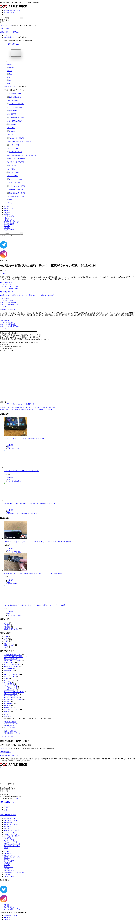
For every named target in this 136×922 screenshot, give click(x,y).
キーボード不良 (9, 840)
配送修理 (7, 212)
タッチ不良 (11, 513)
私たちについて (9, 208)
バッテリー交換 (9, 832)
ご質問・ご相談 (9, 230)
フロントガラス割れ (14, 481)
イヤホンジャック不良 (11, 666)
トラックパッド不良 (14, 615)
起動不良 (7, 711)
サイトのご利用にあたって (12, 909)
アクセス (7, 14)
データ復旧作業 (9, 684)
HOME (6, 714)
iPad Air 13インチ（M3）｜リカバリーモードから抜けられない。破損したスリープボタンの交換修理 (37, 542)
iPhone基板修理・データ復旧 (13, 657)
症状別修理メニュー (10, 86)
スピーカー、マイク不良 (12, 844)
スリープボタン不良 (14, 552)
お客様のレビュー (10, 216)
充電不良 (31, 404)
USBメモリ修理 (9, 645)
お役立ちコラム (9, 220)
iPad (8, 447)
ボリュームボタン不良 (11, 697)
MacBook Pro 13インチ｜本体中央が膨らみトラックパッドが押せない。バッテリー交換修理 (34, 605)
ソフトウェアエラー (10, 680)
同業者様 (7, 627)
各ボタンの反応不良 (10, 834)
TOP (5, 35)
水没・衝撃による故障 (11, 824)
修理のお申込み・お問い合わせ (10, 755)
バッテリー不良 (9, 404)
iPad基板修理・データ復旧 (13, 655)
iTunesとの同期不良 (10, 659)
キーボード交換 (9, 670)
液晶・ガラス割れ (10, 818)
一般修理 (3, 273)
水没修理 (7, 705)
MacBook (7, 806)
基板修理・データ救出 (11, 629)
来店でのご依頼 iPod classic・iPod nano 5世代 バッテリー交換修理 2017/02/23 (28, 407)
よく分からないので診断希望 (13, 699)
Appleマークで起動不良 (11, 830)
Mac (8, 613)
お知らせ (7, 218)
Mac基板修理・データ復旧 (12, 661)
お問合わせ (9, 32)
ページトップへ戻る (6, 736)
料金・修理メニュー (10, 915)
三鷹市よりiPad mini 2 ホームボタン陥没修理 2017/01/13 (24, 438)
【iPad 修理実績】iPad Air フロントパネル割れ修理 (21, 471)
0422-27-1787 (6, 25)
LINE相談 (5, 28)
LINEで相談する (5, 752)
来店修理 (7, 210)
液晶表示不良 (32, 513)
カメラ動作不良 (9, 668)
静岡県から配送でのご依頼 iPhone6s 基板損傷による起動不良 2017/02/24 (26, 409)
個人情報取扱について (11, 907)
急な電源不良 (8, 822)
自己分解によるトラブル (12, 709)
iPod (8, 582)
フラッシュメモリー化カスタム (14, 692)
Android (6, 636)
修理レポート (8, 214)
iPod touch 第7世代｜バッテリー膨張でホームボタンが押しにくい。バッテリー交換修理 (33, 573)
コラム (6, 623)
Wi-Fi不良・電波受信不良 (12, 664)
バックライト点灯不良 (11, 820)
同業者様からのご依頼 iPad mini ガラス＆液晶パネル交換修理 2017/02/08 (29, 503)
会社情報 (7, 228)
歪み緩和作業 (8, 703)
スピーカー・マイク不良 (12, 674)
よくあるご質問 (9, 12)
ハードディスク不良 (10, 688)
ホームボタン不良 (21, 404)
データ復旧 (7, 206)
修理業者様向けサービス (12, 10)
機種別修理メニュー (10, 37)
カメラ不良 (7, 838)
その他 (6, 647)
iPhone (6, 640)
